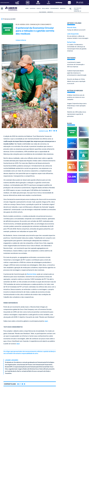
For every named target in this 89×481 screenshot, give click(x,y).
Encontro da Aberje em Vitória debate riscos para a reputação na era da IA (76, 81)
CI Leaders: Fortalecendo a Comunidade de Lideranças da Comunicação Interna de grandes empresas (76, 46)
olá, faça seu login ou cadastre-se (77, 10)
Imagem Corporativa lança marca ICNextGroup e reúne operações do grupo (76, 106)
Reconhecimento (54, 8)
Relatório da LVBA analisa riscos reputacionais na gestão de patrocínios (76, 114)
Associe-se (50, 12)
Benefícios (62, 8)
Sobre (27, 8)
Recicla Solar (31, 274)
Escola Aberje (45, 8)
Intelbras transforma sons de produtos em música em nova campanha (75, 97)
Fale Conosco (42, 12)
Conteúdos (32, 8)
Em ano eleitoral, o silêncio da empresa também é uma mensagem (77, 36)
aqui (46, 321)
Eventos (39, 8)
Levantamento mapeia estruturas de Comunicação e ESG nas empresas (75, 64)
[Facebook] (51, 131)
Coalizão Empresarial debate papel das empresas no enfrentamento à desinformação (76, 73)
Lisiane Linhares (21, 40)
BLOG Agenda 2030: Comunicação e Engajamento (33, 24)
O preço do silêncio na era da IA (76, 29)
